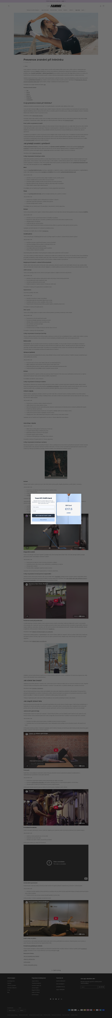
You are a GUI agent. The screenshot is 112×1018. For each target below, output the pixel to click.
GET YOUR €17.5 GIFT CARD (43, 515)
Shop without (43, 519)
